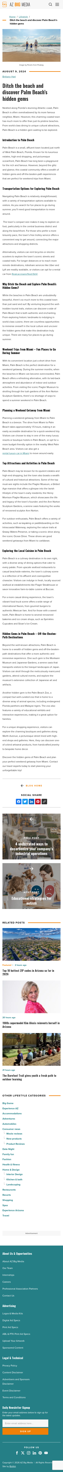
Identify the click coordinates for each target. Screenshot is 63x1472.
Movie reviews (14, 1133)
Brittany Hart (9, 76)
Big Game (7, 1103)
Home (12, 16)
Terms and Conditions (14, 1397)
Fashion (6, 1159)
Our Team (7, 1268)
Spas (5, 1205)
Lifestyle (23, 16)
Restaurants (9, 1189)
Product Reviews (15, 1144)
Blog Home (34, 785)
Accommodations (12, 1113)
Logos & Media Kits (12, 1313)
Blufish (12, 1466)
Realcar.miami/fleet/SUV (25, 274)
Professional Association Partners (20, 1288)
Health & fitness (11, 1164)
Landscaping (13, 1184)
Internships (8, 1275)
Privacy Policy (9, 1365)
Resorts (6, 1195)
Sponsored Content (12, 1347)
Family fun (8, 1154)
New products (14, 1138)
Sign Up (25, 1431)
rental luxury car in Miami (15, 453)
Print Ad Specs (10, 1327)
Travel (5, 1215)
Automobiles (9, 1124)
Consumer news (11, 1129)
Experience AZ (10, 1108)
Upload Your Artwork (13, 1340)
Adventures (8, 1118)
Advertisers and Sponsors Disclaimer (16, 1381)
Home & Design (11, 1169)
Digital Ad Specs (11, 1320)
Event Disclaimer (11, 1390)
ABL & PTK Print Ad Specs (16, 1334)
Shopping (7, 1200)
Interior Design (14, 1174)
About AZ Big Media (13, 1261)
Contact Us (8, 1295)
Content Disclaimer (12, 1372)
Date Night (8, 1149)
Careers (6, 1281)
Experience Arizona (13, 1210)
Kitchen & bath (14, 1179)
